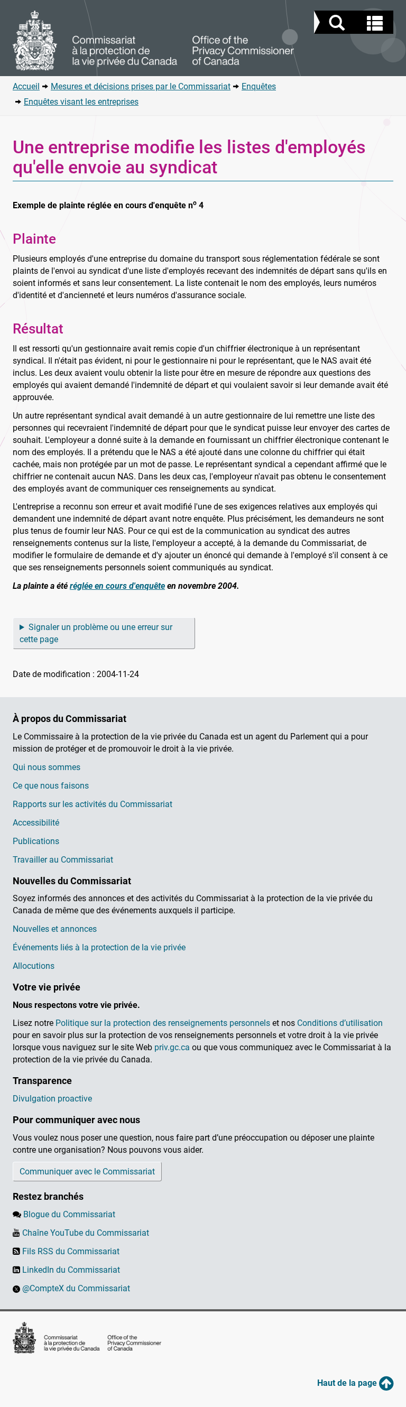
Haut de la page (348, 1383)
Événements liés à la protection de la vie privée (99, 947)
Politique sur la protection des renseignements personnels (163, 1023)
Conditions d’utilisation (340, 1023)
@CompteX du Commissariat (76, 1288)
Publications (36, 841)
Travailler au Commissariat (63, 860)
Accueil (26, 86)
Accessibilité (36, 823)
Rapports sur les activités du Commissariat (92, 804)
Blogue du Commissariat (69, 1214)
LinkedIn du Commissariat (71, 1270)
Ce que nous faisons (51, 786)
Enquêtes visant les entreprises (81, 102)
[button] (355, 23)
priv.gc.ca (172, 1047)
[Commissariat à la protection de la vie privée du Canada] (153, 41)
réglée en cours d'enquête (117, 586)
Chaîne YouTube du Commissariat (85, 1233)
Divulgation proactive (52, 1099)
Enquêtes (259, 86)
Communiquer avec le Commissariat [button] (87, 1172)
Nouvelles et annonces (55, 929)
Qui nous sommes (46, 767)
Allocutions (33, 966)
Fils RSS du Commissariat (70, 1251)
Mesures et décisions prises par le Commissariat (140, 86)
